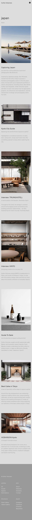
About (18, 487)
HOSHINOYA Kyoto (9, 437)
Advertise (19, 489)
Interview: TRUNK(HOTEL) (11, 197)
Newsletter (19, 509)
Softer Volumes (6, 3)
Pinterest (19, 506)
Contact (18, 493)
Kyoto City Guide (8, 128)
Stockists (19, 491)
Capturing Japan (8, 67)
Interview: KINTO (8, 266)
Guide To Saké (7, 335)
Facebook (19, 504)
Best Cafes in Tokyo (9, 386)
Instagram (19, 502)
